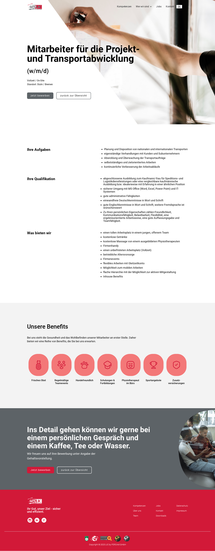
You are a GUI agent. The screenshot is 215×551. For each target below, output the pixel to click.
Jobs (158, 6)
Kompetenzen (124, 6)
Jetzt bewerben (40, 470)
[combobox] (179, 6)
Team (135, 516)
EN (185, 6)
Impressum (181, 511)
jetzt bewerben (40, 95)
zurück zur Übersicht (73, 95)
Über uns (137, 511)
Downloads (161, 516)
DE (179, 6)
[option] (185, 6)
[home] (34, 6)
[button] (143, 6)
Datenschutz (182, 506)
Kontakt (170, 6)
